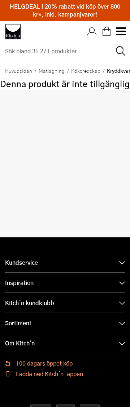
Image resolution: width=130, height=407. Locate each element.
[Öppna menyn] (120, 31)
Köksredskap (85, 70)
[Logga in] (92, 31)
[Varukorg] (106, 31)
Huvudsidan (18, 70)
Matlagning (52, 70)
